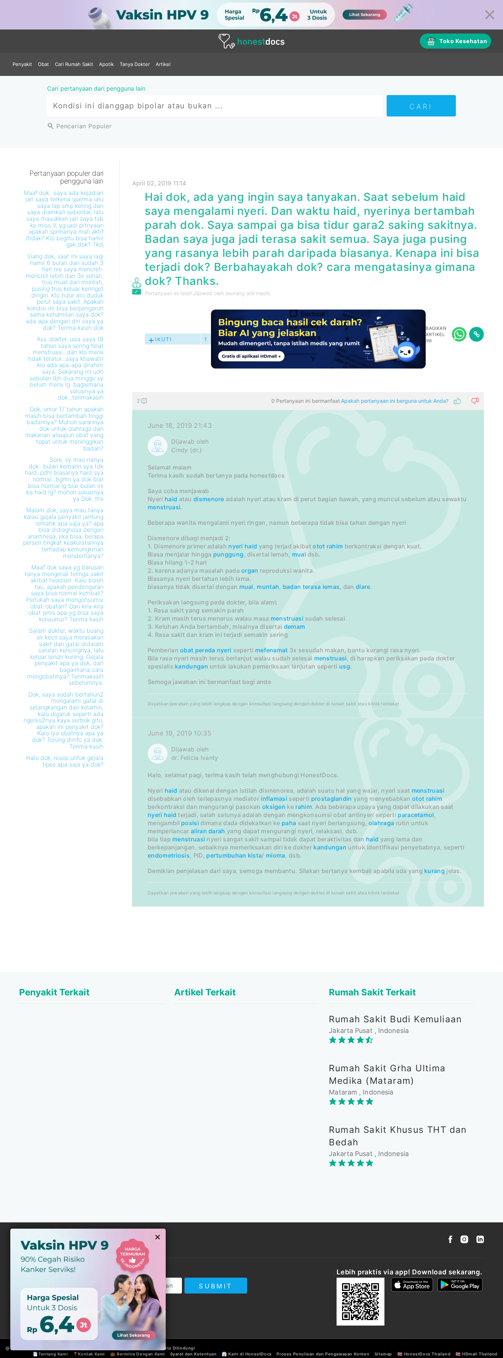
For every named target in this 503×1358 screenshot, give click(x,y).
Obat (43, 64)
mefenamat (271, 650)
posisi (190, 823)
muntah (268, 586)
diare (363, 586)
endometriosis (169, 855)
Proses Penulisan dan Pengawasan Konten (323, 1354)
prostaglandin (331, 798)
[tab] (308, 649)
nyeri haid (242, 546)
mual (299, 554)
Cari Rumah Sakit (74, 64)
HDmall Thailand (479, 1354)
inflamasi (274, 798)
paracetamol (416, 814)
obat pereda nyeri (205, 650)
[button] (308, 401)
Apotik (106, 64)
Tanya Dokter (135, 64)
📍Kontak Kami (89, 1354)
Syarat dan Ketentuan (193, 1354)
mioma (275, 855)
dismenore (208, 499)
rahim (335, 546)
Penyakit (22, 64)
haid (171, 499)
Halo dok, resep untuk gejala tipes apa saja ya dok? (64, 761)
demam (294, 626)
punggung (228, 554)
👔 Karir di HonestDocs (247, 1354)
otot (319, 546)
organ (249, 570)
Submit (215, 1286)
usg (344, 666)
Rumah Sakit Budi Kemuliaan (395, 1019)
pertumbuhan (226, 855)
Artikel (163, 64)
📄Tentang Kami (50, 1354)
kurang (434, 871)
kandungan (191, 666)
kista (255, 855)
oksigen (273, 806)
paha (289, 823)
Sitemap (383, 1354)
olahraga (381, 823)
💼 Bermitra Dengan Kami (137, 1354)
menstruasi (164, 507)
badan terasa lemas (311, 586)
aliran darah (208, 831)
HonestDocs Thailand (427, 1354)
